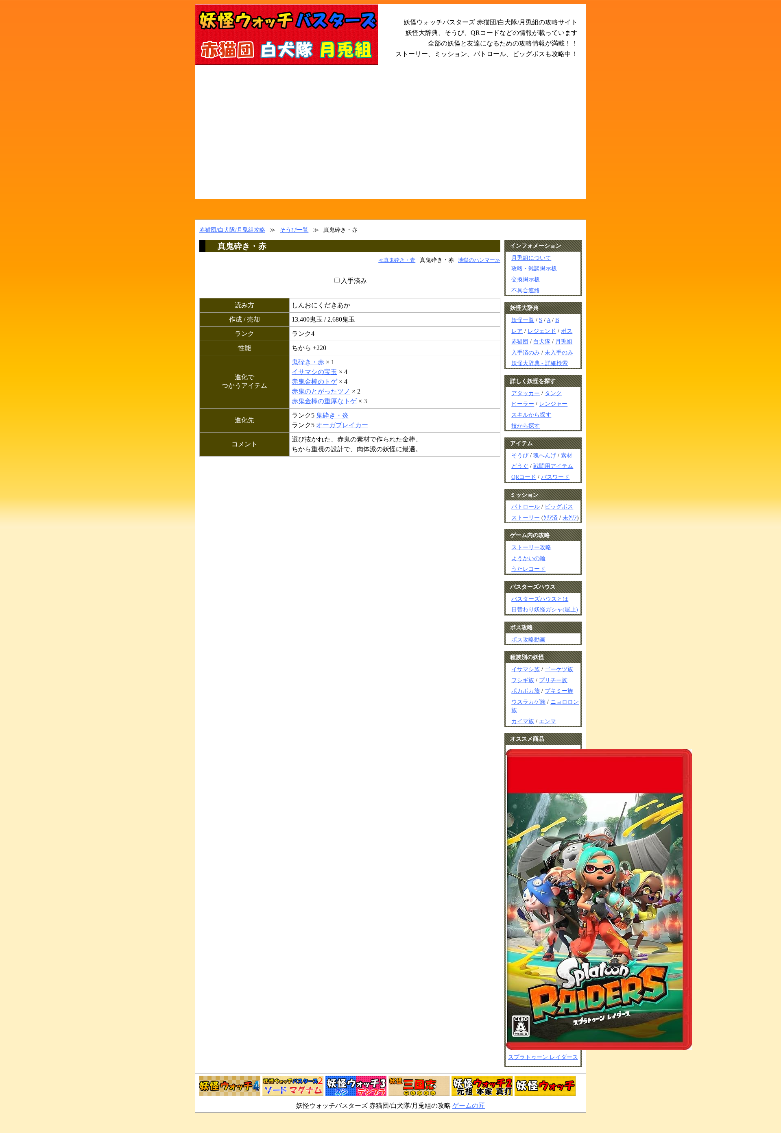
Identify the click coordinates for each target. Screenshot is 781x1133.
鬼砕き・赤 (308, 362)
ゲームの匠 (468, 1105)
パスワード (555, 477)
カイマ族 (522, 721)
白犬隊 (541, 341)
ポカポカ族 (525, 690)
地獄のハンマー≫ (479, 260)
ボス (566, 331)
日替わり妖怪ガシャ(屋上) (544, 609)
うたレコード (528, 568)
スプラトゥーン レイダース (543, 1057)
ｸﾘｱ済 (550, 517)
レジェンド (542, 331)
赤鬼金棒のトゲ (314, 381)
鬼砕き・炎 (332, 415)
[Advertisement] (390, 138)
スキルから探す (531, 414)
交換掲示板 (525, 279)
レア (517, 331)
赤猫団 (519, 341)
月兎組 (563, 341)
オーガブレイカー (342, 425)
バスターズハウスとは (539, 599)
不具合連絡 (525, 290)
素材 (566, 455)
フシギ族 (522, 680)
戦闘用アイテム (553, 466)
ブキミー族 (559, 690)
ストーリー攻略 (531, 547)
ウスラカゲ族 (528, 701)
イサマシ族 (525, 669)
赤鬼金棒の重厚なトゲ (324, 401)
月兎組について (531, 257)
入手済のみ (525, 352)
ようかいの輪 (528, 558)
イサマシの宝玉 (314, 371)
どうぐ (519, 466)
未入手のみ (559, 352)
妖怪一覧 (522, 320)
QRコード (523, 477)
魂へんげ (544, 455)
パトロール (525, 506)
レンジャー (553, 403)
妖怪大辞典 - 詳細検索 (539, 363)
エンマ (547, 721)
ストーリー (525, 517)
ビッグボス (559, 506)
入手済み (354, 280)
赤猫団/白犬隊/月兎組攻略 (232, 229)
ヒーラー (522, 403)
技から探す (525, 425)
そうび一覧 (294, 229)
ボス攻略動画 (528, 639)
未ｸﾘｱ (570, 517)
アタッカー (525, 393)
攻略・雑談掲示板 (534, 268)
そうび (519, 455)
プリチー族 (553, 680)
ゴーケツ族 (559, 669)
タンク (553, 393)
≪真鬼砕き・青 (396, 260)
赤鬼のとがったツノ (321, 391)
